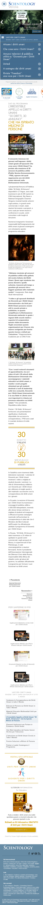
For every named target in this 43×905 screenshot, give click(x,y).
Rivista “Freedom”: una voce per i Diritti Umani (17, 75)
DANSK (5, 863)
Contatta (32, 878)
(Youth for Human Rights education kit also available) (21, 836)
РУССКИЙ (31, 863)
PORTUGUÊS (23, 868)
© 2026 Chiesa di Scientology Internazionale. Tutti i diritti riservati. (21, 899)
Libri (4, 878)
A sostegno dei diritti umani (17, 68)
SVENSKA (6, 867)
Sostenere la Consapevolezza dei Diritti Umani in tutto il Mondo (20, 701)
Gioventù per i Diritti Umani (16, 893)
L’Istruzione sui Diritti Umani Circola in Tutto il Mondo (20, 736)
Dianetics (16, 885)
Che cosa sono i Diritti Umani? (18, 49)
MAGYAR (25, 865)
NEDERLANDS (10, 865)
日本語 (25, 863)
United (6, 64)
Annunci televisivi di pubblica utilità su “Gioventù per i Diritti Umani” (18, 56)
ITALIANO (15, 868)
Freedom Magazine (18, 890)
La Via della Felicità (19, 97)
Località (5, 879)
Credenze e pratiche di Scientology (24, 874)
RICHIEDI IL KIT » (21, 830)
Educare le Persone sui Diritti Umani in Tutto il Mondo (20, 707)
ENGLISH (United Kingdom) (29, 862)
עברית (19, 864)
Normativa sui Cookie (23, 901)
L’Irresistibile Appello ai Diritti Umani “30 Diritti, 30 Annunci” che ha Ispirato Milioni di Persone (21, 718)
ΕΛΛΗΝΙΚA (7, 868)
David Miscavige (21, 887)
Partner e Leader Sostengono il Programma (17, 746)
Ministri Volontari (19, 876)
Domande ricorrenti (31, 876)
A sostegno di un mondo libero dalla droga (20, 891)
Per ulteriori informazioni (22, 878)
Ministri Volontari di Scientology (13, 889)
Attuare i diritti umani (14, 44)
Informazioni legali (12, 902)
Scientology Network (26, 885)
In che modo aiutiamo (6, 98)
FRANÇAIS (12, 863)
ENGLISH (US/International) (11, 862)
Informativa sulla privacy (9, 901)
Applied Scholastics (31, 97)
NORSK (31, 865)
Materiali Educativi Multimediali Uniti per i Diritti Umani (21, 712)
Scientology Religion (9, 887)
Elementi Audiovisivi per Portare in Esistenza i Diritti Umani (19, 725)
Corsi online (10, 878)
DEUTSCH (19, 865)
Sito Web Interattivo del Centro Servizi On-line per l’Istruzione (20, 731)
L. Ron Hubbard (8, 874)
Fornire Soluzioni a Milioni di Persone (20, 741)
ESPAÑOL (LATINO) (16, 867)
